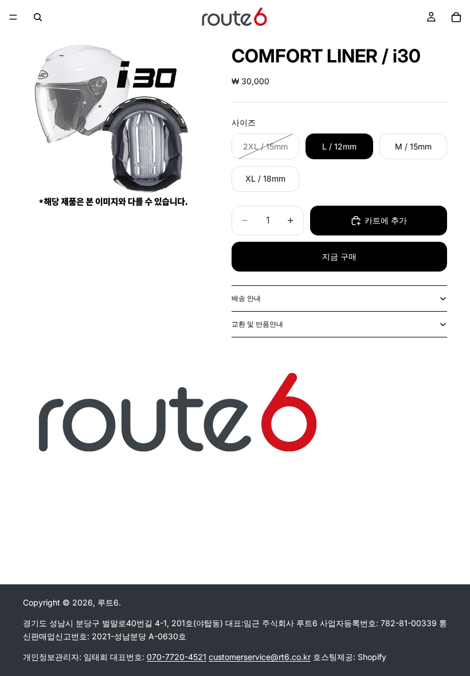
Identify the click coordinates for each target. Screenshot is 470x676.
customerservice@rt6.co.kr (260, 657)
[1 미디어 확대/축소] (113, 124)
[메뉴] (13, 17)
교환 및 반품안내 (257, 324)
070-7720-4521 (176, 657)
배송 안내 (246, 298)
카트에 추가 (386, 220)
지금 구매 (339, 256)
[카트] (456, 17)
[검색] (37, 17)
